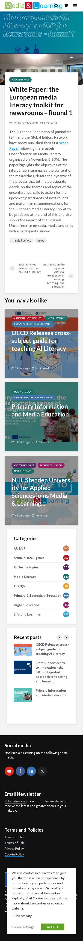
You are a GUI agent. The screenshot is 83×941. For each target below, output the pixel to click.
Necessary (24, 916)
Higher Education (51, 465)
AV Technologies (24, 465)
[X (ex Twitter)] (42, 771)
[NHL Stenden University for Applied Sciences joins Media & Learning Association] (41, 490)
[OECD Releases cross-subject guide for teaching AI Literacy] (41, 343)
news (40, 240)
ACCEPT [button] (53, 927)
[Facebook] (20, 771)
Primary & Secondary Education (33, 323)
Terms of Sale (15, 843)
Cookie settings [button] (23, 927)
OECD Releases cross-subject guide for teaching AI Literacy (52, 649)
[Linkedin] (31, 771)
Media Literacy (20, 79)
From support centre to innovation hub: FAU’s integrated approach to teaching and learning (51, 672)
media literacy (21, 240)
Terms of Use (14, 837)
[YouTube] (9, 771)
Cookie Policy (14, 854)
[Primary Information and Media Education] (41, 416)
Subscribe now (15, 801)
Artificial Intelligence (27, 318)
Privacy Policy (14, 849)
